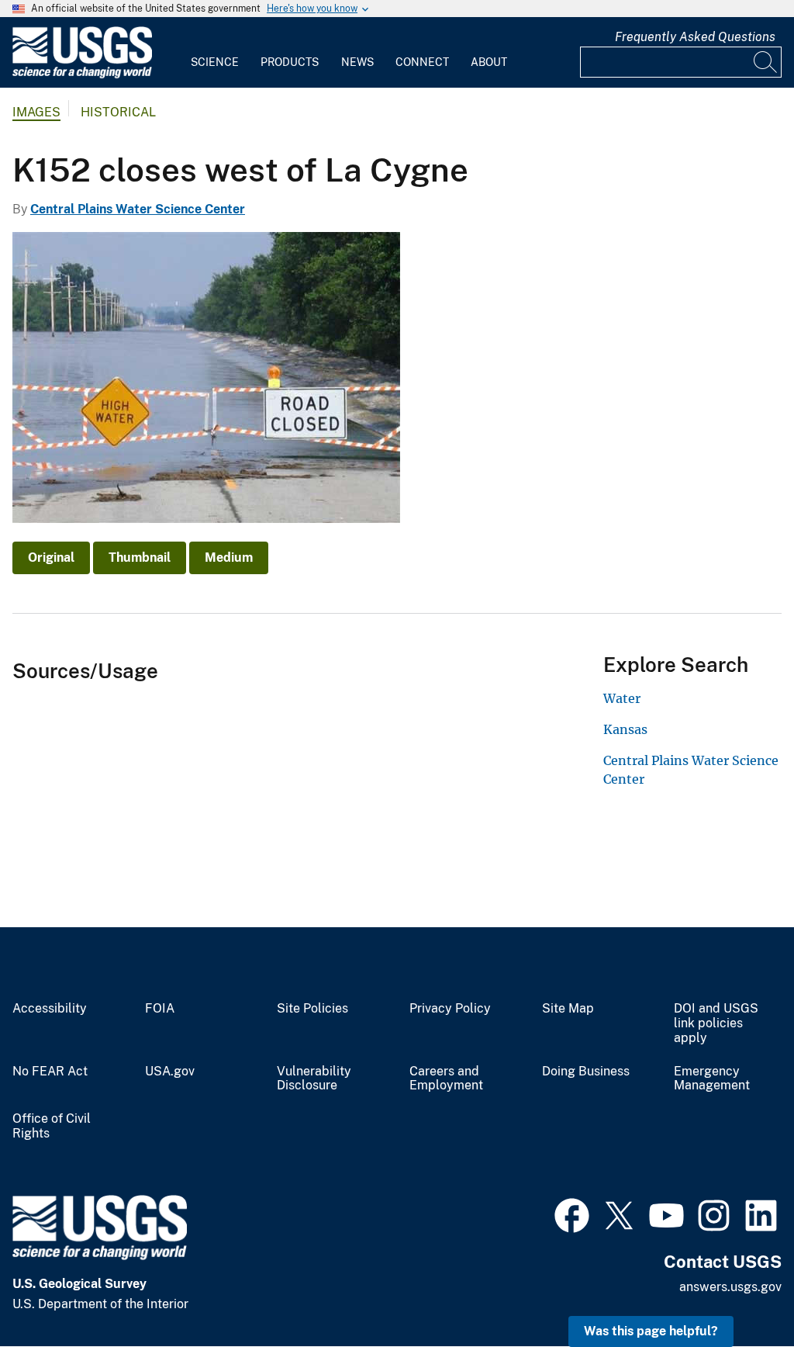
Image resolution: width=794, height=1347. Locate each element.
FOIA (159, 1009)
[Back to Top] (738, 1291)
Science (215, 62)
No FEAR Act (50, 1072)
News (357, 62)
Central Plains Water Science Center (137, 209)
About (489, 62)
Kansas (625, 729)
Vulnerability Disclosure (314, 1079)
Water (621, 698)
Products (290, 62)
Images (36, 112)
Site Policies (312, 1009)
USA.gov (170, 1072)
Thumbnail (140, 557)
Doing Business (586, 1072)
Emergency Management (712, 1079)
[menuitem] (215, 52)
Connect (422, 62)
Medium (229, 557)
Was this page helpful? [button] (651, 1331)
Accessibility (49, 1009)
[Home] (82, 75)
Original (51, 557)
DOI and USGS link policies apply (716, 1023)
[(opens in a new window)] (571, 1213)
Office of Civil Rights (51, 1126)
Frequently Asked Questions (695, 36)
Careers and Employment (446, 1079)
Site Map (568, 1009)
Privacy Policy (450, 1009)
